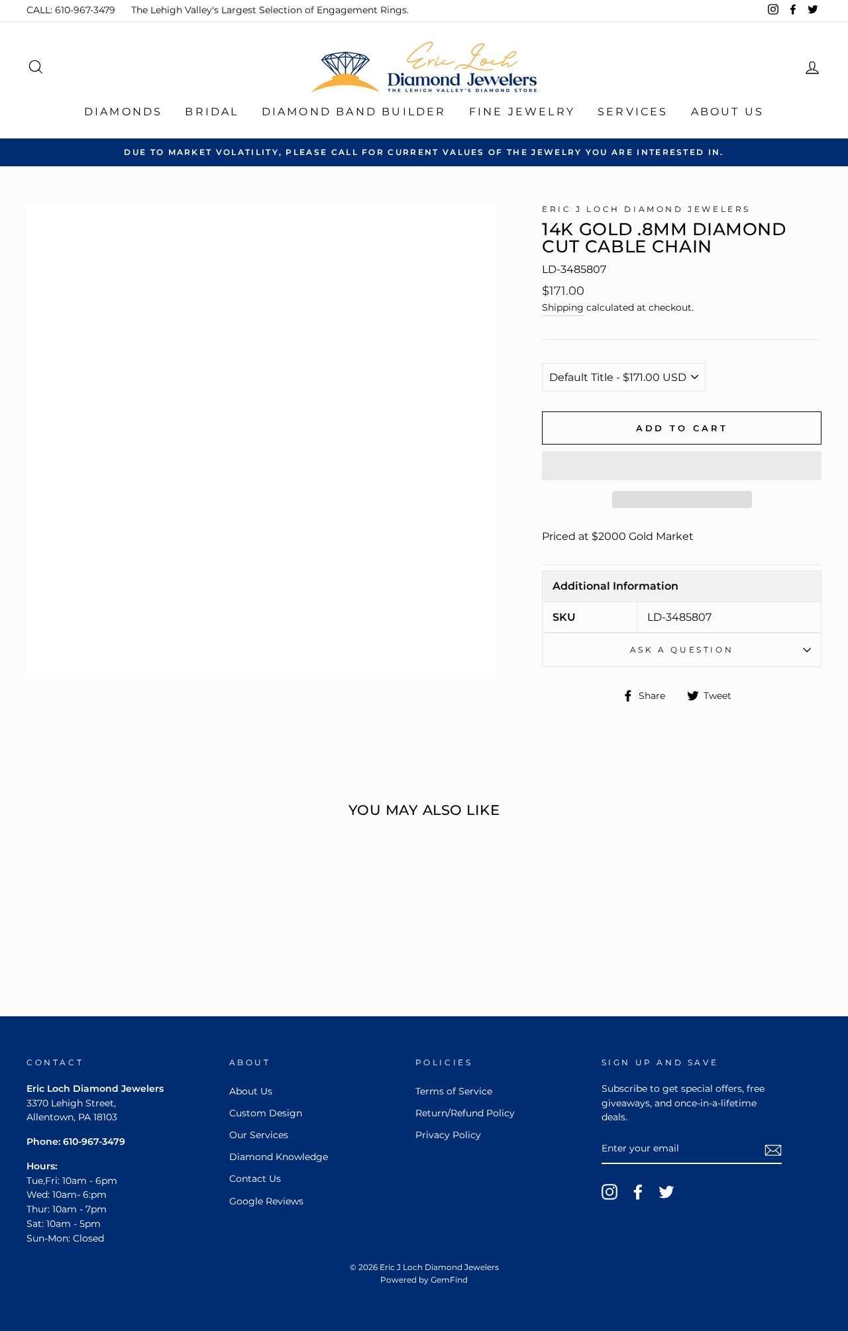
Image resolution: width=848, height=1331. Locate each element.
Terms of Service (453, 1091)
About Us (728, 111)
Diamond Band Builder (354, 111)
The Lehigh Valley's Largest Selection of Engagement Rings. (270, 10)
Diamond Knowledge (278, 1156)
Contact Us (255, 1178)
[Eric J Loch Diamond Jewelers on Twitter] (666, 1192)
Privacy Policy (448, 1135)
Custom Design (265, 1113)
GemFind (449, 1280)
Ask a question (681, 650)
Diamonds (123, 111)
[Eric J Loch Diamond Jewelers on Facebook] (638, 1192)
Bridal (211, 111)
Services (633, 111)
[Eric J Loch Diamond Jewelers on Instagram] (609, 1192)
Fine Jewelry (522, 111)
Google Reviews (266, 1201)
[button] (682, 465)
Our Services (258, 1135)
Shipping (563, 307)
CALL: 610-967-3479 (70, 10)
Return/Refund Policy (465, 1113)
